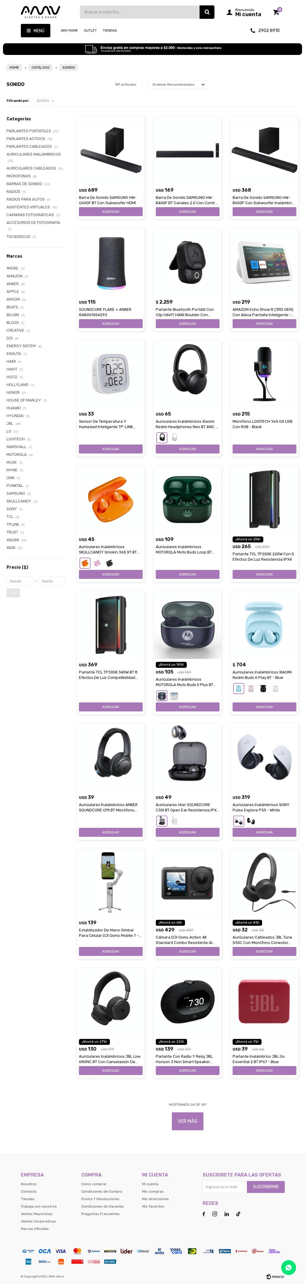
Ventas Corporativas (38, 1221)
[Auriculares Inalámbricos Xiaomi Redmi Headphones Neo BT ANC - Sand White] (174, 438)
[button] (207, 12)
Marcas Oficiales (35, 1229)
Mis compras (153, 1191)
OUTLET (90, 31)
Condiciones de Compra (101, 1191)
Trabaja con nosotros (39, 1206)
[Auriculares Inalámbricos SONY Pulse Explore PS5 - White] (264, 757)
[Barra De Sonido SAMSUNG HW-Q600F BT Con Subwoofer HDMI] (111, 150)
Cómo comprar (94, 1184)
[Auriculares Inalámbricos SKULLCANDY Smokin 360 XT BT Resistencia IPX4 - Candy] (97, 563)
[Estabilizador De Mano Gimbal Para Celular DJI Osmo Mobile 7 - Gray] (111, 883)
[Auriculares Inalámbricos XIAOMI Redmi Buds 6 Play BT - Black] (263, 688)
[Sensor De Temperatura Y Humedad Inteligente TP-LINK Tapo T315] (111, 374)
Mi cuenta (150, 1184)
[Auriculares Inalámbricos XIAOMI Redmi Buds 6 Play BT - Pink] (251, 688)
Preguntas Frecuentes (100, 1214)
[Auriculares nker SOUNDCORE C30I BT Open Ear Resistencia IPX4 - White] (174, 821)
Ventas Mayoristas (37, 1214)
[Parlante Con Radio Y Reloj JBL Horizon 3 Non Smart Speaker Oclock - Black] (188, 1002)
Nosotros (29, 1184)
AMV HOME (69, 31)
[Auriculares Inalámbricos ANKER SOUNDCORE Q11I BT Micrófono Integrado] (111, 757)
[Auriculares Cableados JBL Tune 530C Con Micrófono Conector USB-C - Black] (264, 883)
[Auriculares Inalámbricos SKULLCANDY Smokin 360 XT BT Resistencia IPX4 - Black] (109, 563)
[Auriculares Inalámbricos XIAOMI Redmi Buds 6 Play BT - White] (275, 688)
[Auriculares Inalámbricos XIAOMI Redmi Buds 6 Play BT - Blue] (264, 625)
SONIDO (43, 101)
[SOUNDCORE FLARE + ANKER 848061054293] (111, 262)
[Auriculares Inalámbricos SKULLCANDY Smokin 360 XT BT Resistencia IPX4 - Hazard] (111, 499)
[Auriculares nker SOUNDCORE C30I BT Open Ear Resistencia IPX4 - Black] (188, 757)
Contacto (29, 1191)
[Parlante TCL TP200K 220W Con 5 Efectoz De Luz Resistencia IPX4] (264, 499)
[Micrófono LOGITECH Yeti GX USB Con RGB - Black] (264, 374)
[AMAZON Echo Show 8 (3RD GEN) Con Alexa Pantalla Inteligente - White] (264, 262)
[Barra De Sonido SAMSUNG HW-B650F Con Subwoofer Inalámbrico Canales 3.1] (264, 150)
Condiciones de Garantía (102, 1206)
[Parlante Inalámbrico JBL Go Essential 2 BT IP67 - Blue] (264, 1002)
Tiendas (110, 31)
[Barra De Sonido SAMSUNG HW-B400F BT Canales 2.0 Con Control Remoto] (188, 150)
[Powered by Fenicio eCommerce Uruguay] (275, 1276)
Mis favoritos (153, 1206)
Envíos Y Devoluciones (100, 1199)
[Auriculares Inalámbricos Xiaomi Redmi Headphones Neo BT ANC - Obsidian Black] (188, 374)
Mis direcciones (155, 1199)
